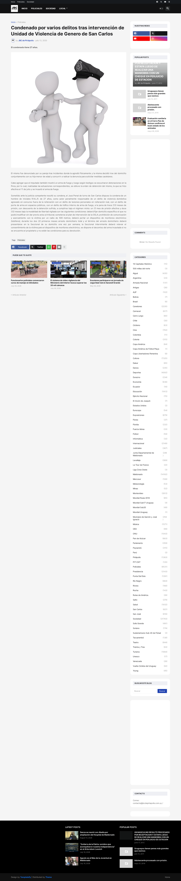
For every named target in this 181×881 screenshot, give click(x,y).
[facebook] (157, 2)
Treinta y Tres (150, 647)
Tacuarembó (150, 637)
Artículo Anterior (19, 295)
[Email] (59, 247)
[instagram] (159, 38)
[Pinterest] (54, 247)
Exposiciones (150, 415)
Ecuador (150, 387)
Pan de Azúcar (150, 538)
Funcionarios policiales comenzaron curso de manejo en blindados (27, 281)
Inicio (13, 2)
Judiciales (150, 448)
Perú (150, 552)
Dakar (150, 363)
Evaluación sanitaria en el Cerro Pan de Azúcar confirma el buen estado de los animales (157, 123)
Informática (150, 439)
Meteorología (150, 484)
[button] (161, 8)
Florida (150, 424)
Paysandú (150, 548)
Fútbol (150, 434)
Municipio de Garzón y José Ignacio (150, 518)
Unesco (150, 656)
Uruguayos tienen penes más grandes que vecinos (156, 93)
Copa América (150, 344)
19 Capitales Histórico (150, 264)
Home (167, 877)
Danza (150, 368)
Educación (150, 391)
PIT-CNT (150, 562)
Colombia (150, 335)
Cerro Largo (150, 316)
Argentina (150, 278)
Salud (150, 604)
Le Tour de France (150, 465)
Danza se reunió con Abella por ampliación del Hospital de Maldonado (97, 833)
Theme (48, 877)
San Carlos (150, 609)
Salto (150, 600)
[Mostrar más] (64, 247)
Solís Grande (150, 623)
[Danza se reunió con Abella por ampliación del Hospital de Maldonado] (71, 835)
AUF (150, 292)
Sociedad (30, 2)
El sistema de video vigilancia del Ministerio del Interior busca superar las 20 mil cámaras (68, 282)
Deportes (150, 372)
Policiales (21, 2)
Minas (150, 488)
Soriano (150, 628)
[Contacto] (159, 44)
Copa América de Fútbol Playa (150, 349)
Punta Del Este (150, 576)
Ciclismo (150, 325)
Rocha (150, 590)
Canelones (150, 306)
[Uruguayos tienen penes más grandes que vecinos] (139, 94)
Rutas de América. (150, 595)
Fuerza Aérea (150, 429)
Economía (150, 382)
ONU (150, 534)
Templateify (25, 877)
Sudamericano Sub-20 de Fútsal (150, 633)
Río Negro (150, 581)
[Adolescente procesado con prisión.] (139, 108)
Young (150, 671)
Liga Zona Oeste (150, 470)
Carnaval (150, 311)
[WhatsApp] (49, 247)
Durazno (150, 377)
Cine (150, 330)
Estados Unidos (150, 405)
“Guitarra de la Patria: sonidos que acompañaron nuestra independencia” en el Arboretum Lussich (97, 846)
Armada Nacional (150, 283)
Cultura (150, 358)
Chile (150, 320)
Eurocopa (150, 410)
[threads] (169, 2)
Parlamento (150, 543)
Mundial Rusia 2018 (150, 498)
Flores (150, 420)
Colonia (150, 339)
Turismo (150, 652)
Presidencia (150, 571)
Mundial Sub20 (150, 507)
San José (150, 614)
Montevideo (150, 493)
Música (150, 524)
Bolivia (150, 297)
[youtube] (165, 2)
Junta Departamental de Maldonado (150, 454)
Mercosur (150, 479)
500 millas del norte (150, 268)
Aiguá (150, 273)
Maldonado (150, 474)
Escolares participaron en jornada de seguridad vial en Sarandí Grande (106, 281)
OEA (150, 529)
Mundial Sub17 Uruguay (150, 503)
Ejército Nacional (150, 396)
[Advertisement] (150, 181)
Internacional (150, 443)
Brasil (150, 301)
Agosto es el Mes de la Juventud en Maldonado (96, 859)
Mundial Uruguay (150, 512)
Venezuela (150, 661)
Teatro (150, 642)
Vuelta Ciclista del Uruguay (150, 666)
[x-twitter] (161, 2)
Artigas (150, 287)
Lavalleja (150, 460)
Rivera (150, 586)
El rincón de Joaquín (150, 401)
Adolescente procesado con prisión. (154, 107)
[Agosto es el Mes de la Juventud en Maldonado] (71, 861)
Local (62, 8)
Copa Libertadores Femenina (150, 353)
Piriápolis (150, 557)
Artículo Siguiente (117, 295)
